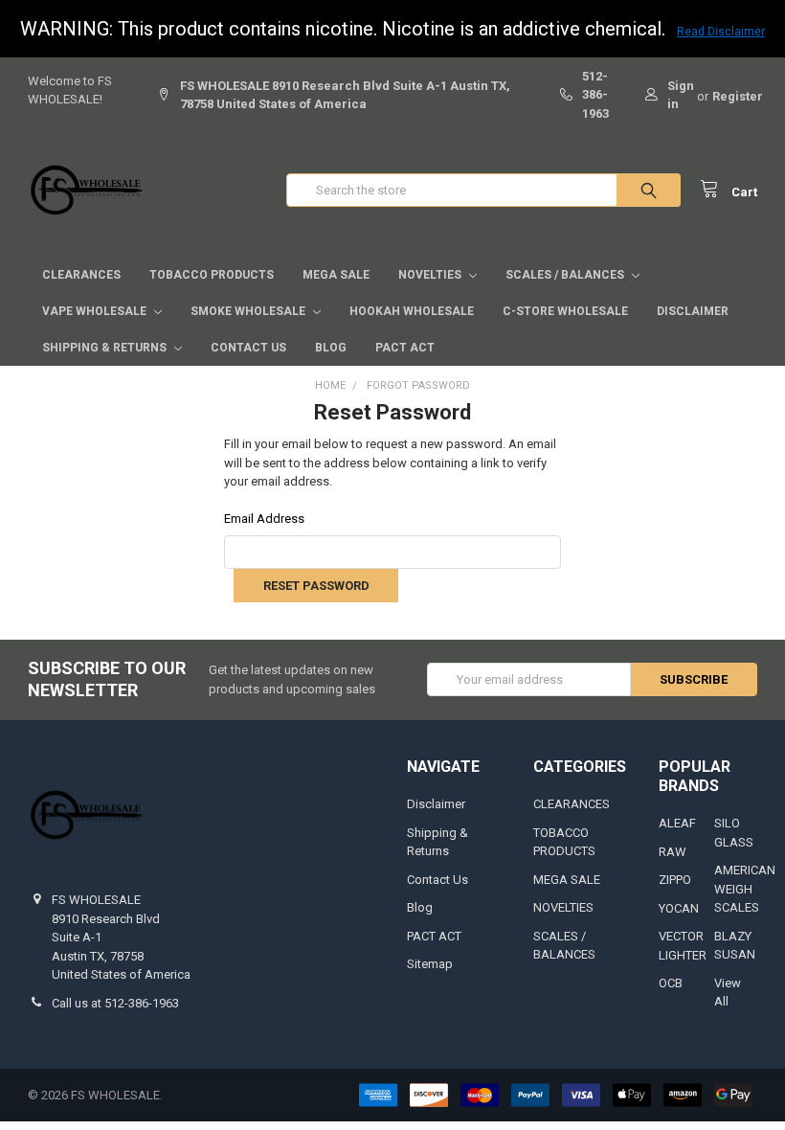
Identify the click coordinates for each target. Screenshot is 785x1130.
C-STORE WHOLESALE (565, 311)
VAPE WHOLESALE (95, 311)
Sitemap (430, 964)
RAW (672, 852)
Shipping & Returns (105, 347)
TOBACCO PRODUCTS (211, 275)
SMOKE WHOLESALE (249, 311)
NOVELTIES (431, 275)
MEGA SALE (336, 275)
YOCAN (679, 908)
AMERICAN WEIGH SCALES (744, 889)
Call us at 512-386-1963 (115, 1003)
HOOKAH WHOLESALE (411, 311)
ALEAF (677, 823)
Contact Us (248, 347)
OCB (671, 983)
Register (737, 96)
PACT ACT (405, 347)
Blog (331, 347)
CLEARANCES (81, 275)
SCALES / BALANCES (566, 275)
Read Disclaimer (721, 31)
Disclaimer (693, 311)
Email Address (264, 518)
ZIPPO (675, 879)
